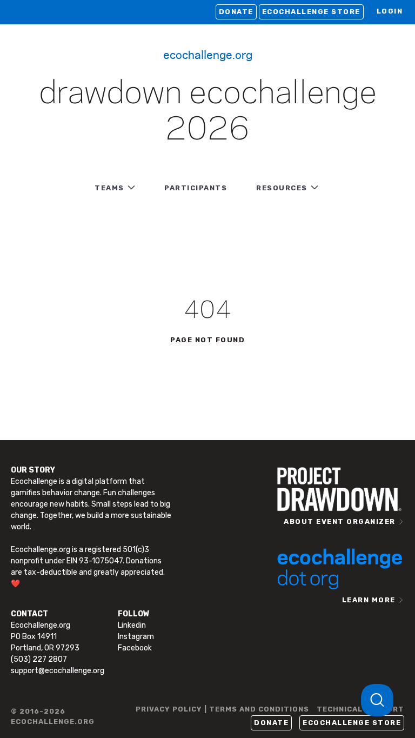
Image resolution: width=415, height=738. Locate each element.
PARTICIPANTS (195, 188)
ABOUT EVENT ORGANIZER (340, 521)
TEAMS (109, 188)
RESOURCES (281, 188)
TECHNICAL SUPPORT (360, 709)
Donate (236, 12)
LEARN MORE (369, 600)
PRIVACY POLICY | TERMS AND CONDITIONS (222, 709)
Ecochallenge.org (207, 54)
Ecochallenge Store (311, 12)
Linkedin (132, 625)
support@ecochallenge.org (57, 670)
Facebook (135, 648)
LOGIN (390, 11)
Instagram (136, 636)
